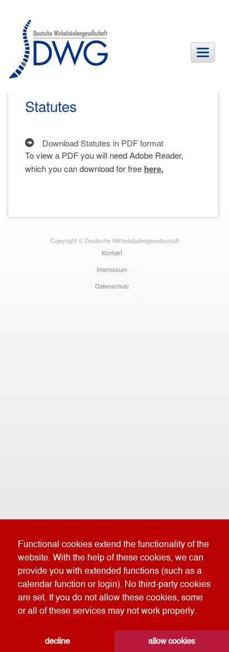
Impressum (112, 269)
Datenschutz (112, 285)
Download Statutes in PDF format (102, 143)
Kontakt (112, 252)
